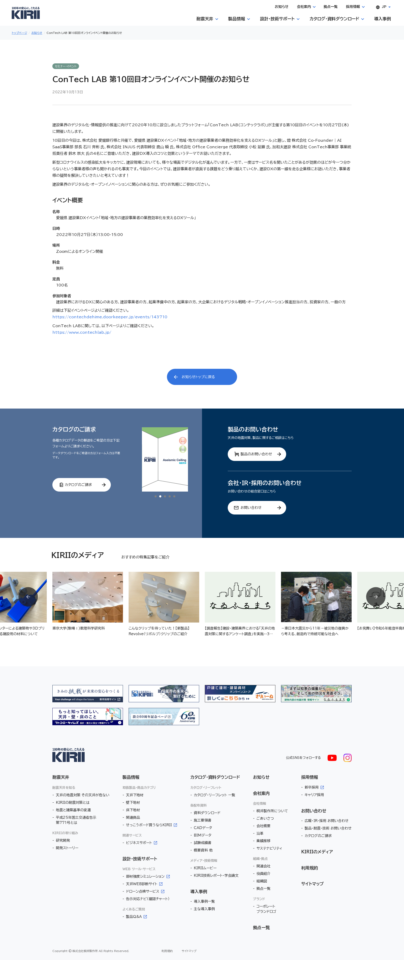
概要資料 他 (203, 850)
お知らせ (261, 777)
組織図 (261, 881)
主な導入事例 (204, 909)
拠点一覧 (263, 888)
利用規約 (309, 868)
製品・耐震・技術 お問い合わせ (328, 828)
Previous (28, 597)
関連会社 (263, 866)
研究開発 (63, 840)
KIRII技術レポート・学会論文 (216, 875)
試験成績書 (202, 842)
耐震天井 (60, 777)
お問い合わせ (313, 811)
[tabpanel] (165, 459)
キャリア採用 (314, 795)
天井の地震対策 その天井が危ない (82, 795)
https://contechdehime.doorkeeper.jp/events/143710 (109, 317)
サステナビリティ (269, 848)
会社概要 (263, 826)
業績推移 (263, 841)
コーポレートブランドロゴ (266, 909)
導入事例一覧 (204, 901)
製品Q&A (134, 916)
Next (376, 597)
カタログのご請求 (318, 835)
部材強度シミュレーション (145, 876)
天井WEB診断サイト (141, 884)
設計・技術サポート (140, 859)
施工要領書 (202, 820)
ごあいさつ (265, 818)
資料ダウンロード (207, 813)
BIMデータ (202, 835)
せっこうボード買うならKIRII (149, 825)
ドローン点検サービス (142, 891)
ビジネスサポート (139, 842)
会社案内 (261, 793)
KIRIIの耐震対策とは (73, 802)
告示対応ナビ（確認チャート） (148, 899)
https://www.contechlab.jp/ (81, 332)
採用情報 (309, 777)
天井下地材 (135, 795)
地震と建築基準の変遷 (73, 810)
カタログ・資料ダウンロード (215, 777)
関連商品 (133, 817)
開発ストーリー (67, 848)
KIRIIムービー (205, 868)
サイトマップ (312, 884)
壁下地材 (133, 802)
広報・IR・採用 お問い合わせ (327, 820)
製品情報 (131, 777)
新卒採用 (312, 787)
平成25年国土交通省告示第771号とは (76, 820)
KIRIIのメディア (317, 852)
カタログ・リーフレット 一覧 (214, 795)
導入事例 (198, 891)
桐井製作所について (272, 811)
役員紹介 (263, 873)
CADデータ (203, 828)
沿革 (259, 833)
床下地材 (133, 810)
